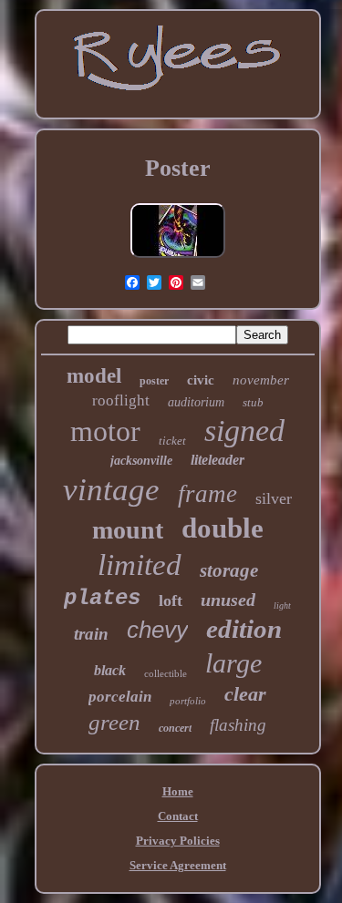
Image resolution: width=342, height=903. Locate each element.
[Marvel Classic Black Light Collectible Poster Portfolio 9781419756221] (178, 258)
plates (102, 598)
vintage (111, 490)
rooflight (121, 400)
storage (229, 570)
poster (154, 381)
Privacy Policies (178, 840)
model (94, 375)
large (233, 663)
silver (273, 498)
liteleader (217, 459)
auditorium (196, 402)
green (114, 722)
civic (200, 380)
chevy (157, 629)
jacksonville (141, 460)
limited (139, 565)
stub (253, 402)
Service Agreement (178, 865)
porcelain (119, 696)
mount (127, 530)
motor (105, 431)
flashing (238, 724)
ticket (172, 440)
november (261, 380)
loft (170, 600)
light (282, 605)
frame (207, 494)
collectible (165, 673)
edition (244, 628)
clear (245, 693)
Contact (178, 816)
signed (244, 430)
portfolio (188, 700)
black (110, 670)
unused (228, 600)
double (222, 528)
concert (175, 728)
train (91, 633)
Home (177, 791)
